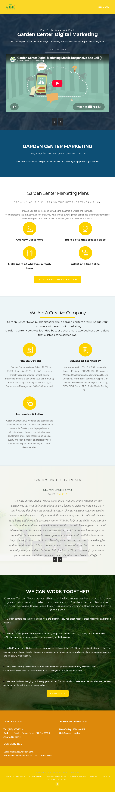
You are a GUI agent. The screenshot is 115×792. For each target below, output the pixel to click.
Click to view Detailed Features (58, 279)
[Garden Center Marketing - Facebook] (57, 784)
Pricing (93, 777)
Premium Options (29, 360)
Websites (20, 777)
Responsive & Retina (30, 414)
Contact (53, 779)
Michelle (62, 494)
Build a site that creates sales (85, 239)
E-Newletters (36, 777)
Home (9, 777)
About (104, 777)
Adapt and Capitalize (85, 263)
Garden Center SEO (56, 777)
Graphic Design (78, 777)
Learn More (57, 693)
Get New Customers (29, 239)
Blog (63, 779)
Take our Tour (57, 49)
